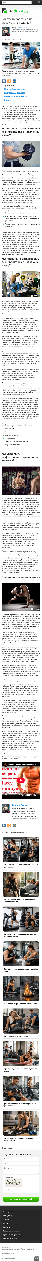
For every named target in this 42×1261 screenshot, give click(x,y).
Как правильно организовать (14, 93)
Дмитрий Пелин (22, 28)
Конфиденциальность (8, 1253)
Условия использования (8, 1258)
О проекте (6, 1219)
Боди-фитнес (6, 39)
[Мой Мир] (14, 81)
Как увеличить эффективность (15, 96)
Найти (29, 2)
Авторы (5, 1223)
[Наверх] (36, 1258)
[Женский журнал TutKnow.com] (15, 11)
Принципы (8, 100)
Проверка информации (11, 1235)
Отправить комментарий (21, 1199)
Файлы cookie (6, 1256)
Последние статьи (9, 1212)
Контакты (6, 1227)
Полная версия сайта (10, 1238)
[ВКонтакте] (4, 81)
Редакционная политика (11, 1231)
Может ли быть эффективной (15, 89)
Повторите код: (9, 1177)
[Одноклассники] (9, 81)
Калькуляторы (8, 1216)
